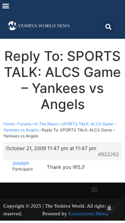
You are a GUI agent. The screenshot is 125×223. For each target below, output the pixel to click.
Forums (24, 123)
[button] (5, 5)
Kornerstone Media (88, 213)
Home (8, 123)
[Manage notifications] (109, 208)
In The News (46, 123)
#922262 (108, 154)
